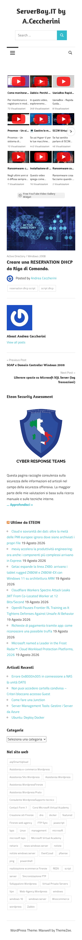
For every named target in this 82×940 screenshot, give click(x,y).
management (39, 830)
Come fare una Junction (28, 699)
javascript (59, 823)
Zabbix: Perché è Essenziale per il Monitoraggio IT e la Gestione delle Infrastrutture (41, 93)
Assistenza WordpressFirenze (26, 784)
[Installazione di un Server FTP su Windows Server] (41, 157)
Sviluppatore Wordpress (23, 884)
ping (12, 861)
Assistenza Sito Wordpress (25, 777)
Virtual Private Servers (55, 884)
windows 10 (16, 899)
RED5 (56, 868)
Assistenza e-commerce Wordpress (30, 769)
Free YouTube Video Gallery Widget (39, 195)
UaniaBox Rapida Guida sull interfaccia (63, 93)
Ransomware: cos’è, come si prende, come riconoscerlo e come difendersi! (18, 168)
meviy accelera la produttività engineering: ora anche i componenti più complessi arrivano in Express (40, 554)
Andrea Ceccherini (44, 278)
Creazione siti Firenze (22, 815)
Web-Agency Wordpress (33, 891)
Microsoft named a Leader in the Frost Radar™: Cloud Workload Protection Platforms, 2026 (40, 649)
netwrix (14, 846)
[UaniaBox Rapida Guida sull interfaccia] (63, 81)
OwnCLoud (47, 853)
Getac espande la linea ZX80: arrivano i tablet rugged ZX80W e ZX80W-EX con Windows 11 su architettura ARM (37, 572)
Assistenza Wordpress (57, 777)
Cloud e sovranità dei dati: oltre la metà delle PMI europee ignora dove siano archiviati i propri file (41, 537)
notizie (58, 846)
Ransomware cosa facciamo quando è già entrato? (63, 168)
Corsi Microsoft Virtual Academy (51, 807)
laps (12, 830)
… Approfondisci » (20, 504)
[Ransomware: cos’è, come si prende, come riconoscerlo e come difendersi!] (18, 157)
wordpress (15, 907)
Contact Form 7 (18, 807)
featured (67, 815)
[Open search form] (70, 52)
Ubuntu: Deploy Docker (28, 717)
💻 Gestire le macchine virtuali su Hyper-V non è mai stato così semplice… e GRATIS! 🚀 (41, 130)
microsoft (57, 830)
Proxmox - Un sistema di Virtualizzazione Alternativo (18, 130)
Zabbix (31, 907)
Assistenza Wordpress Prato (26, 792)
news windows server (36, 846)
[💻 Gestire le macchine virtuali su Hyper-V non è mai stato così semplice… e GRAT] (41, 119)
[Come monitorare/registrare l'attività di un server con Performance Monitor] (18, 81)
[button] (11, 131)
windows (58, 891)
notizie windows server (22, 853)
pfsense (63, 853)
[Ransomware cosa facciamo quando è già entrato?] (63, 157)
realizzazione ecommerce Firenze (28, 868)
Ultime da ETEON (25, 522)
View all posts (16, 342)
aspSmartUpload (19, 762)
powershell (26, 861)
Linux (23, 830)
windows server (37, 899)
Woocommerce (60, 899)
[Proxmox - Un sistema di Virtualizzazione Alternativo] (18, 119)
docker (53, 815)
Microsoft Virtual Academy (46, 838)
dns (41, 815)
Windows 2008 (37, 256)
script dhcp (47, 288)
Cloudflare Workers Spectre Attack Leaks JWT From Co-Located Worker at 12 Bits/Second (38, 596)
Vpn (12, 891)
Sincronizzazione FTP (34, 876)
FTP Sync (43, 823)
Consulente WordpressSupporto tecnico (32, 800)
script (68, 868)
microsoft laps (17, 838)
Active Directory (16, 256)
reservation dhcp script (22, 288)
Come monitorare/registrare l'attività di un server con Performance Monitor (18, 93)
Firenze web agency (21, 823)
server (13, 876)
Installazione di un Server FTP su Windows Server (41, 168)
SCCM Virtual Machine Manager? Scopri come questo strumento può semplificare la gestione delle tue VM (63, 130)
